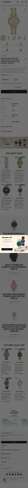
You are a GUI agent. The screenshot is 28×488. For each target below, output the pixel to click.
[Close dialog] (27, 236)
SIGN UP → (7, 249)
